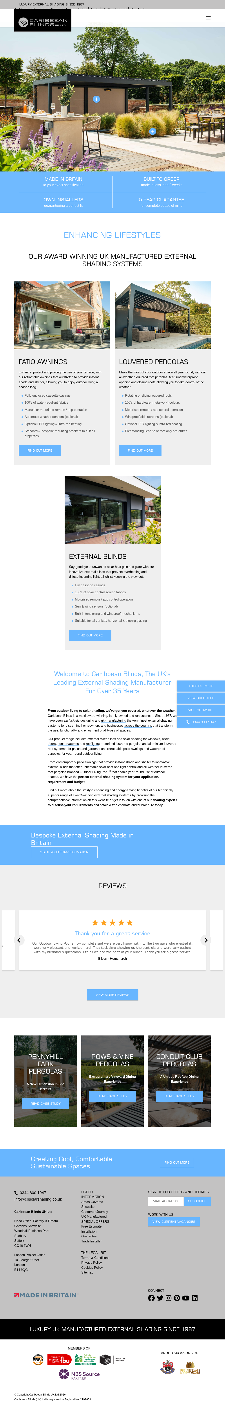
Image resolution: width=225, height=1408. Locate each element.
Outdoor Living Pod (93, 772)
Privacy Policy (91, 1262)
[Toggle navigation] (208, 18)
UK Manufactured (94, 1216)
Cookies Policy (92, 1267)
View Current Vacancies (173, 1222)
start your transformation (64, 852)
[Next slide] (205, 940)
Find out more (39, 450)
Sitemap (87, 1272)
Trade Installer (91, 1241)
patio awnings (87, 762)
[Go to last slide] (19, 940)
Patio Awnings (43, 362)
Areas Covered (92, 1202)
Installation (88, 1231)
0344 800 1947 (33, 1193)
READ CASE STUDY (45, 1104)
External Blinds (98, 556)
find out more (177, 1162)
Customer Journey (94, 1212)
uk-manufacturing (113, 720)
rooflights (92, 744)
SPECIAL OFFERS (95, 1221)
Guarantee (88, 1236)
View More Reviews (112, 995)
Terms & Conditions (95, 1258)
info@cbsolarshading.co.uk (38, 1199)
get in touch (121, 800)
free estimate (121, 805)
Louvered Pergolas (153, 362)
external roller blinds (101, 739)
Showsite (87, 1206)
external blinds (58, 767)
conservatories (68, 744)
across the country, (138, 725)
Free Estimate (91, 1226)
